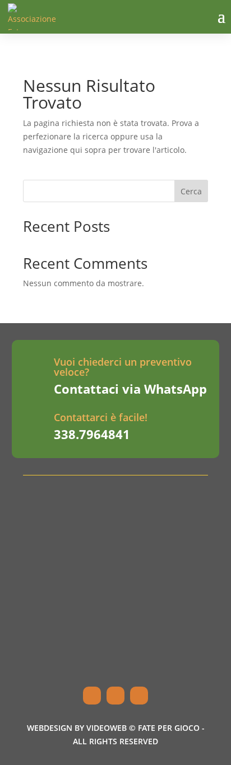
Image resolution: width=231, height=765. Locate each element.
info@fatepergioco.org (89, 592)
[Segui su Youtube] (139, 696)
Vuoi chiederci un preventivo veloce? (123, 367)
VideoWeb (106, 727)
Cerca (191, 191)
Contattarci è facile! (100, 417)
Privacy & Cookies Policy (92, 668)
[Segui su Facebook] (92, 696)
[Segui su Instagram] (115, 696)
